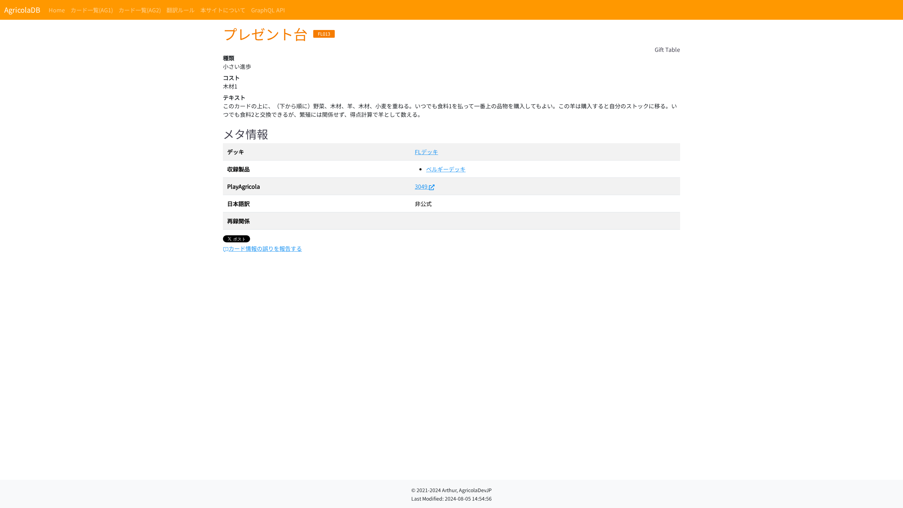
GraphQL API (268, 10)
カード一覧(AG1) (92, 10)
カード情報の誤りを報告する (265, 248)
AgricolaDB (22, 10)
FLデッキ (426, 151)
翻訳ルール (180, 10)
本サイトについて (223, 10)
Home (57, 10)
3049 (421, 186)
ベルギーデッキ (446, 169)
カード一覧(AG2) (140, 10)
